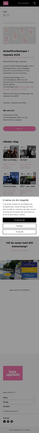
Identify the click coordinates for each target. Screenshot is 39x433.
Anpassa (19, 226)
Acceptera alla (19, 220)
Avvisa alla (19, 232)
